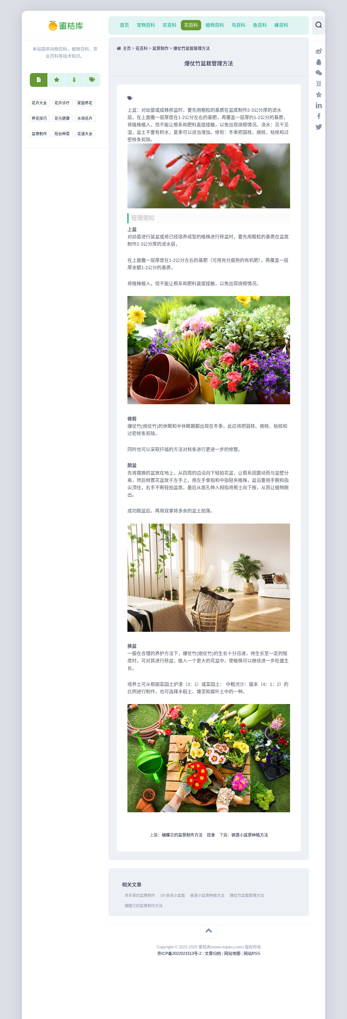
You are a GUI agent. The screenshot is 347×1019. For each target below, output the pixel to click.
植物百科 (214, 25)
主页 (127, 48)
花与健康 (62, 118)
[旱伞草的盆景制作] (123, 895)
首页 (124, 25)
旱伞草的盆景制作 (140, 895)
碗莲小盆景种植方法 (250, 835)
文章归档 (213, 953)
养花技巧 (39, 118)
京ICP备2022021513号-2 (179, 953)
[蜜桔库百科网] (65, 25)
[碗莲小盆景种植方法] (189, 895)
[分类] (38, 80)
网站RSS (252, 953)
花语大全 (84, 134)
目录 (211, 835)
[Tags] (91, 80)
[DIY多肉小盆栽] (159, 895)
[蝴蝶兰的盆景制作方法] (123, 905)
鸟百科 (238, 25)
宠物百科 (146, 25)
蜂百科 (281, 25)
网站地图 (232, 953)
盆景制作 (39, 134)
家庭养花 (84, 103)
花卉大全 (39, 103)
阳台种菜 (62, 134)
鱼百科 (260, 25)
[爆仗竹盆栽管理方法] (228, 895)
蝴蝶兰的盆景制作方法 (182, 835)
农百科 (169, 25)
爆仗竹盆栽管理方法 (191, 48)
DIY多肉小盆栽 (172, 895)
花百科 (191, 25)
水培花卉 (84, 118)
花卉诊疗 (62, 103)
